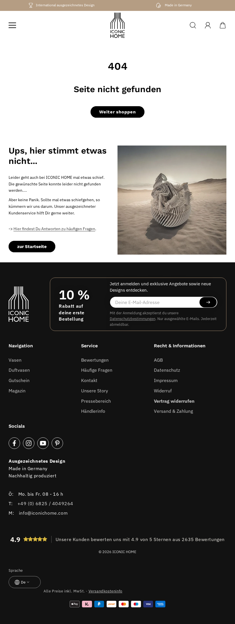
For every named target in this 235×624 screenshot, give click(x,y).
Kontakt (89, 380)
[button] (12, 25)
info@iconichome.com (43, 513)
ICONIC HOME (124, 551)
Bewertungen (95, 360)
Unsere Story (94, 390)
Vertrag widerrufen (174, 401)
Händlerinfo (93, 411)
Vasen (15, 360)
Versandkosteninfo (105, 591)
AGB (158, 360)
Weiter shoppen (117, 112)
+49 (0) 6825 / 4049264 (45, 503)
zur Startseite (32, 246)
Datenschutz (167, 370)
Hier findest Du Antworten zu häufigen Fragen (54, 228)
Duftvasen (19, 370)
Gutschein (19, 380)
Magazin (17, 390)
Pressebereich (96, 401)
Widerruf (163, 390)
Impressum (166, 380)
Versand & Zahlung (173, 411)
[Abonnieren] (208, 302)
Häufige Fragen (96, 370)
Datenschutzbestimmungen (132, 318)
